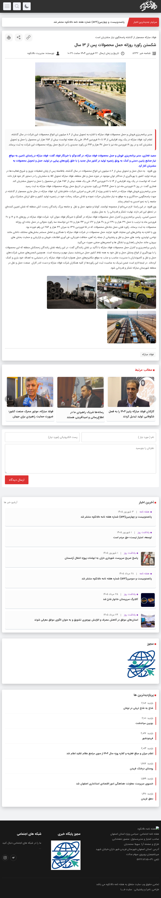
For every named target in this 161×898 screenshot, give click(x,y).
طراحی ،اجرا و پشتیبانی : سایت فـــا (140, 889)
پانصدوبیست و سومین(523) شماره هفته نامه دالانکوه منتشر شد (117, 579)
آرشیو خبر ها (10, 502)
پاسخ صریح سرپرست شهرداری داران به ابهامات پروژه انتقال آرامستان (101, 558)
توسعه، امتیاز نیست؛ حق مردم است (132, 537)
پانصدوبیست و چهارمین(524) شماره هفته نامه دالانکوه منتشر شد (116, 517)
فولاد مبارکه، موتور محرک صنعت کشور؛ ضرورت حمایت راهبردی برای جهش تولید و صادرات (31, 416)
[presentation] (152, 399)
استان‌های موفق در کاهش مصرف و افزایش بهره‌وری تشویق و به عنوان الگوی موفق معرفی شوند (86, 620)
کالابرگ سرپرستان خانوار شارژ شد (120, 599)
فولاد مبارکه (148, 354)
